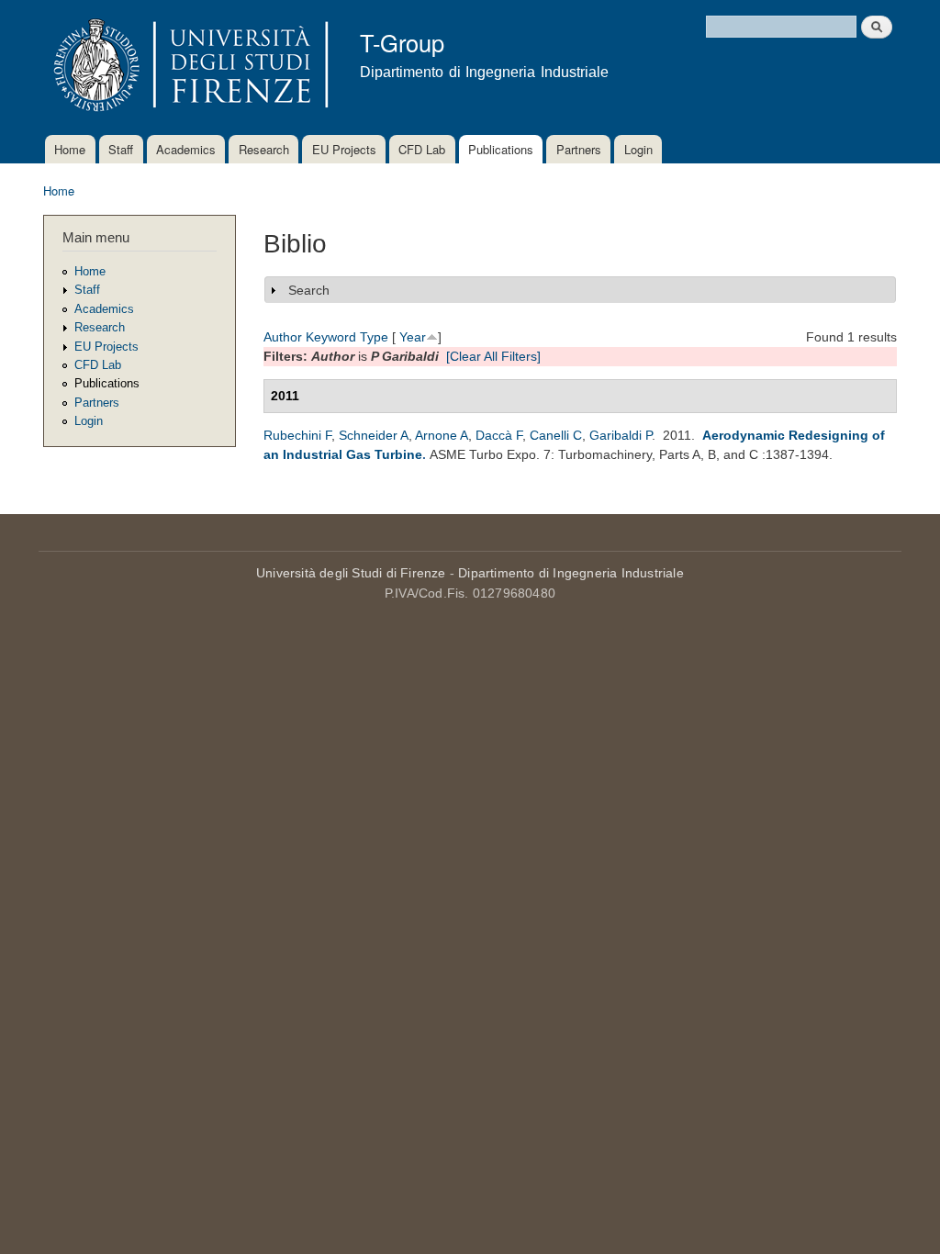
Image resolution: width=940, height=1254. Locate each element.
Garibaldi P (620, 435)
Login (638, 149)
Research (264, 149)
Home (69, 149)
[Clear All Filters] (493, 356)
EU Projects (344, 149)
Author (282, 337)
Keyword (331, 337)
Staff (120, 149)
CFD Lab (421, 149)
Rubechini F (297, 435)
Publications (500, 149)
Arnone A (441, 435)
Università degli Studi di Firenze (351, 572)
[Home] (187, 67)
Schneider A (373, 435)
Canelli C (556, 435)
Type (374, 337)
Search (309, 290)
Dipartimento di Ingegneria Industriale (571, 572)
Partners (578, 149)
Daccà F (499, 435)
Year (412, 337)
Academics (186, 149)
